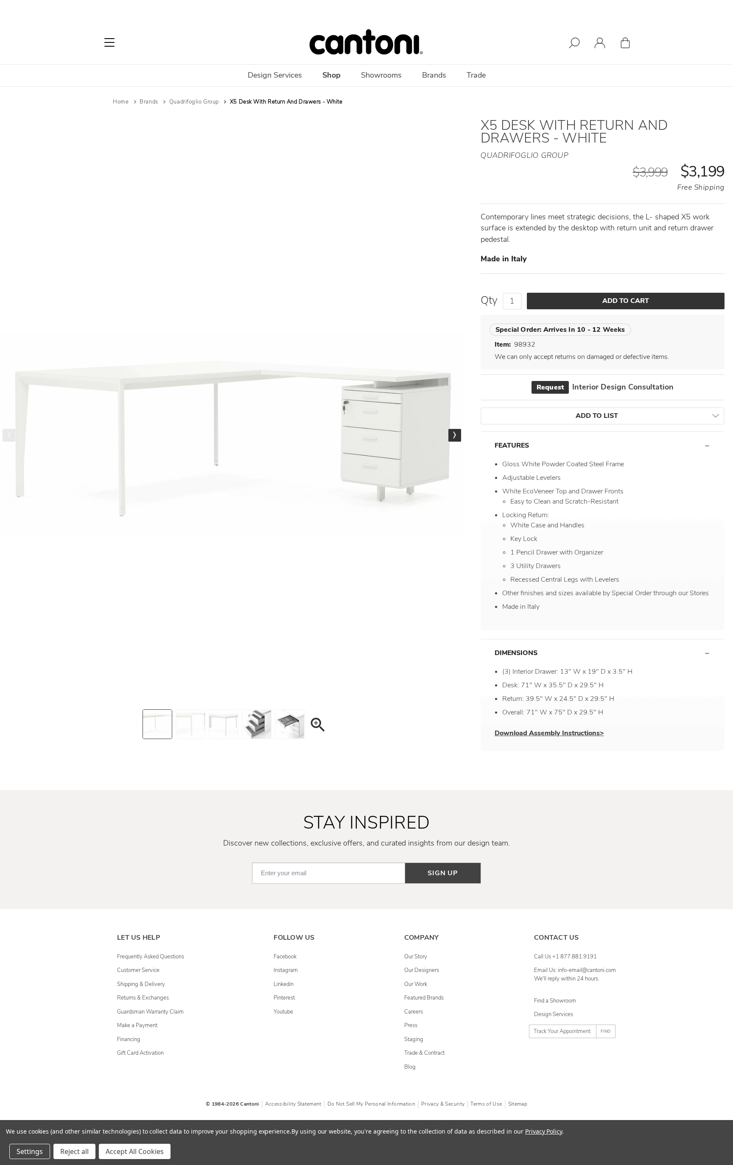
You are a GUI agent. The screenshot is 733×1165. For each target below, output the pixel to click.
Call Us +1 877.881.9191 (565, 957)
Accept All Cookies (135, 1151)
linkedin (284, 984)
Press (410, 1025)
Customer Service (138, 970)
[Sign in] (600, 44)
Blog (410, 1067)
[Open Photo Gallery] (317, 726)
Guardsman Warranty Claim (150, 1012)
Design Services (553, 1014)
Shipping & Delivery (141, 984)
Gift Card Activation (140, 1053)
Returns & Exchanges (143, 998)
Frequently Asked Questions (150, 957)
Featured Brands (424, 998)
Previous (9, 435)
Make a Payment (137, 1025)
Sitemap (517, 1104)
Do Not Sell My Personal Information (371, 1104)
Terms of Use (486, 1104)
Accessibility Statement (293, 1104)
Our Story (415, 957)
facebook (285, 957)
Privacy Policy (543, 1131)
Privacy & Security (442, 1104)
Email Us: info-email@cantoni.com (575, 970)
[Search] (574, 44)
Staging (413, 1039)
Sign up (443, 873)
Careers (413, 1012)
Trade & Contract (424, 1053)
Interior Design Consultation (605, 387)
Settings (30, 1151)
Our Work (415, 984)
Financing (128, 1039)
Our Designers (421, 970)
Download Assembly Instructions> (549, 733)
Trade (476, 75)
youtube (283, 1012)
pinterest (284, 998)
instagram (286, 970)
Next (454, 435)
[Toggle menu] (109, 42)
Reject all (74, 1151)
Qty (489, 300)
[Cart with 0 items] (625, 44)
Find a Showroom (555, 1001)
